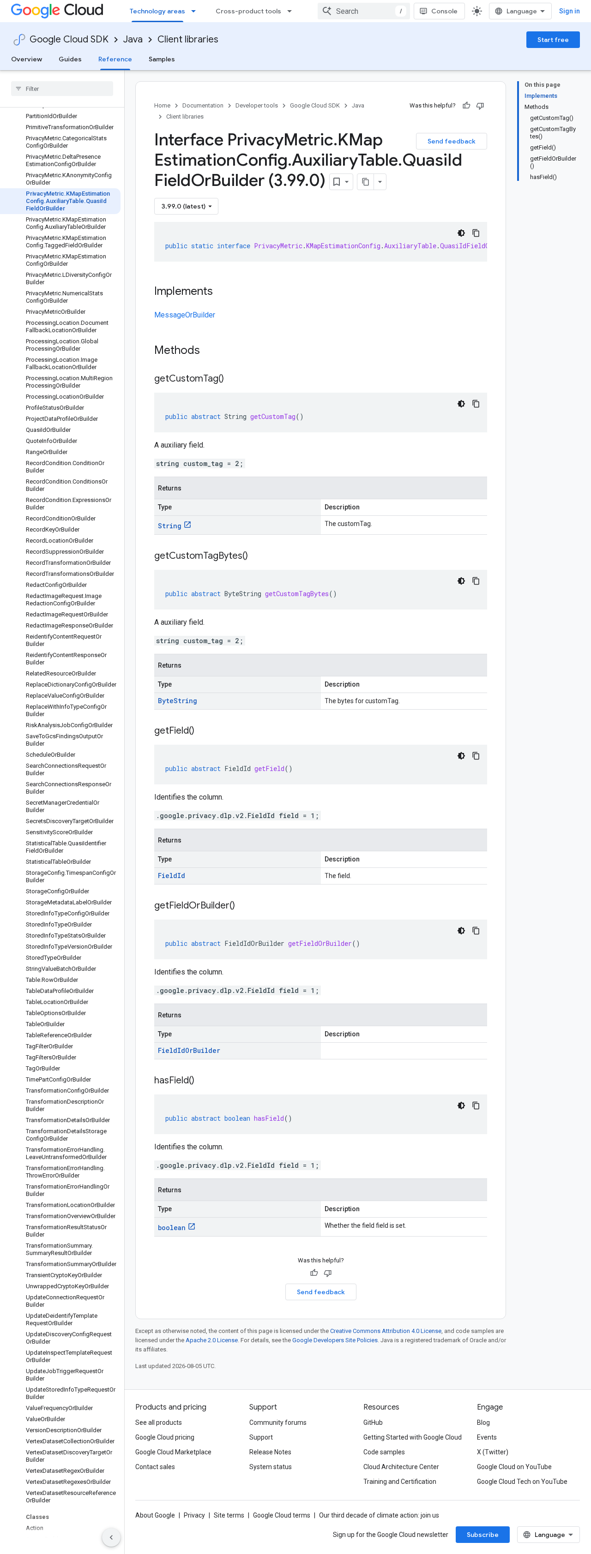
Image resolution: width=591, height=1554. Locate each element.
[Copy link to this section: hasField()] (203, 1081)
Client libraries (187, 39)
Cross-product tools (248, 11)
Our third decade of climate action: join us (379, 1515)
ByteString (177, 700)
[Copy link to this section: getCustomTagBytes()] (257, 556)
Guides (70, 59)
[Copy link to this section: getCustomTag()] (233, 379)
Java (133, 39)
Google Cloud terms (281, 1515)
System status (270, 1466)
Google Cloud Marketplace (173, 1452)
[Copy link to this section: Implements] (222, 292)
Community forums (278, 1422)
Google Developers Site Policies (335, 1340)
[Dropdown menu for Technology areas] (196, 11)
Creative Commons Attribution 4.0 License (385, 1330)
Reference (115, 59)
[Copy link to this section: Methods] (212, 351)
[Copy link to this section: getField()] (203, 731)
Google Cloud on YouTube (514, 1466)
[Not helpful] (480, 106)
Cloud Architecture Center (401, 1466)
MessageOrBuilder (184, 315)
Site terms (229, 1515)
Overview (26, 59)
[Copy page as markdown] (365, 182)
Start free (553, 40)
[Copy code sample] (476, 233)
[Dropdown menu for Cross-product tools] (292, 11)
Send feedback (452, 141)
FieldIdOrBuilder (189, 1050)
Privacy (194, 1515)
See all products (158, 1422)
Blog (483, 1422)
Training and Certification (399, 1481)
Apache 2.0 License (212, 1340)
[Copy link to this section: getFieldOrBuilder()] (244, 906)
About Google (155, 1515)
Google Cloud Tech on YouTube (522, 1481)
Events (487, 1437)
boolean (172, 1227)
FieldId (171, 875)
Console (444, 11)
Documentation (202, 105)
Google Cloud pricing (164, 1437)
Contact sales (155, 1466)
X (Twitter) (492, 1452)
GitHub (373, 1422)
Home (162, 105)
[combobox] (364, 11)
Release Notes (270, 1452)
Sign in (569, 11)
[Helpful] (466, 106)
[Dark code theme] (461, 233)
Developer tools (256, 105)
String (169, 525)
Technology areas (157, 11)
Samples (162, 59)
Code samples (384, 1452)
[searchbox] (62, 88)
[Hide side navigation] (111, 1537)
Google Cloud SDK (69, 39)
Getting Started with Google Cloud (412, 1437)
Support (261, 1437)
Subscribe (483, 1534)
